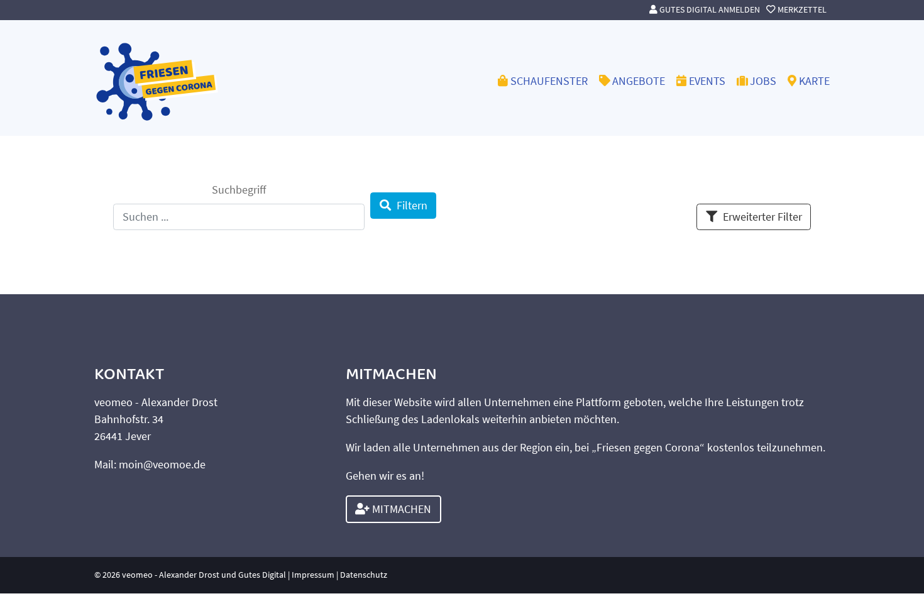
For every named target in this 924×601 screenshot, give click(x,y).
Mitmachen (400, 509)
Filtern (412, 205)
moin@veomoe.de (162, 464)
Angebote (638, 81)
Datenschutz (363, 574)
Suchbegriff (239, 189)
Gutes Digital (262, 574)
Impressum (313, 574)
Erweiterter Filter (762, 216)
